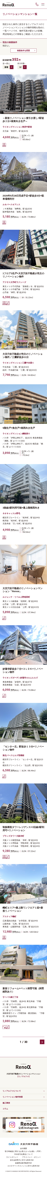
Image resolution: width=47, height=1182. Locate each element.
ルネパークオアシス (11, 204)
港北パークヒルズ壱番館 (13, 755)
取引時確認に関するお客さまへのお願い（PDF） (23, 1151)
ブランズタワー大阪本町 (13, 836)
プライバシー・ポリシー (31, 1157)
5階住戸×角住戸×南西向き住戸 (19, 428)
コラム (5, 1109)
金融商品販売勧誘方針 (23, 1163)
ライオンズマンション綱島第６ (16, 433)
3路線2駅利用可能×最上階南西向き (21, 507)
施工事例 (6, 1103)
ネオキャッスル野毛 (11, 513)
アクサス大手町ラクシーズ (14, 282)
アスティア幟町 (9, 916)
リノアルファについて (12, 1091)
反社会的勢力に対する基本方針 (22, 1160)
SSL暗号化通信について (23, 1154)
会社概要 (23, 1148)
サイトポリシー (12, 1157)
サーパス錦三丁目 (10, 997)
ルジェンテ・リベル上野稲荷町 (16, 597)
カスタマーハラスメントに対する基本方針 (23, 1166)
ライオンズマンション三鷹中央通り (18, 363)
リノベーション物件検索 (13, 1097)
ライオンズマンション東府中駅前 (17, 127)
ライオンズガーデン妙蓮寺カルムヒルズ (20, 678)
